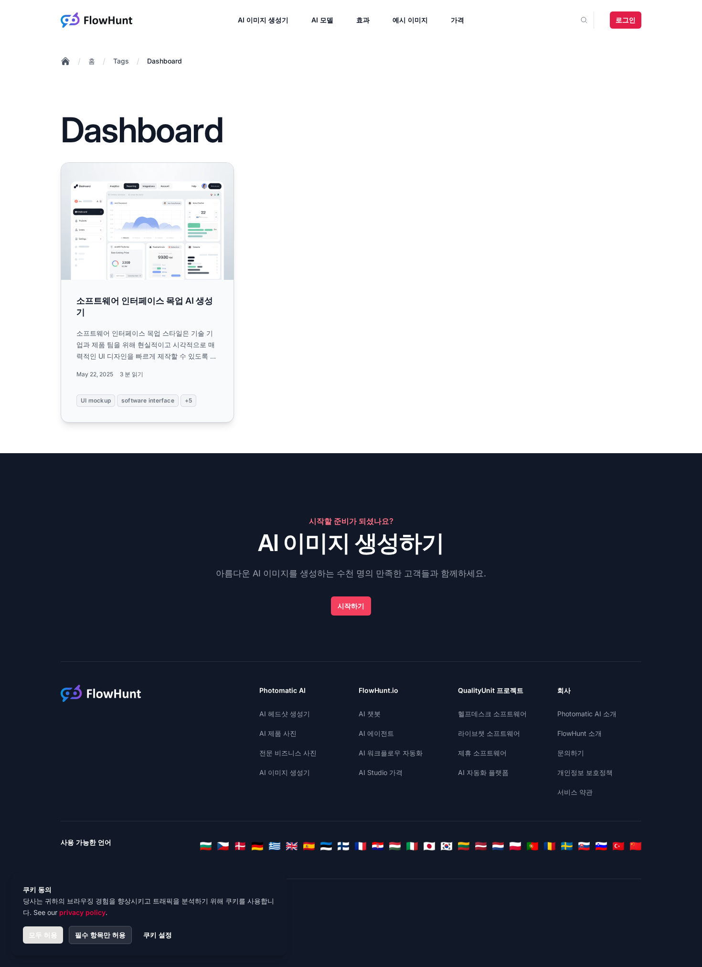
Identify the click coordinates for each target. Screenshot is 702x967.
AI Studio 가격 (381, 772)
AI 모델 (322, 20)
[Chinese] (635, 846)
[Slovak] (584, 846)
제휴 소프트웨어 (482, 753)
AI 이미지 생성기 (263, 20)
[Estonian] (326, 846)
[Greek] (274, 846)
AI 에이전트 (376, 733)
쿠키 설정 (157, 935)
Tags (121, 61)
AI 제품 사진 (278, 733)
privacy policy (82, 912)
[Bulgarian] (206, 846)
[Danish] (240, 846)
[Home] (65, 61)
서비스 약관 (575, 792)
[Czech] (223, 846)
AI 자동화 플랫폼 (483, 772)
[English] (292, 846)
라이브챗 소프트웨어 (489, 733)
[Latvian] (481, 846)
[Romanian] (549, 846)
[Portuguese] (532, 846)
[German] (257, 846)
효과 (363, 20)
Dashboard (164, 61)
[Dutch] (498, 846)
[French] (360, 846)
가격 (457, 20)
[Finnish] (343, 846)
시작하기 (351, 606)
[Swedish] (567, 846)
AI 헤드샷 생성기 (284, 714)
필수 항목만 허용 (100, 935)
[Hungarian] (395, 846)
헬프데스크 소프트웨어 (492, 714)
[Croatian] (377, 846)
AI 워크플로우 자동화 (391, 753)
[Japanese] (429, 846)
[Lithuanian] (463, 846)
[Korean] (446, 846)
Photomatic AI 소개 (587, 714)
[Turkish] (618, 846)
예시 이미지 (410, 20)
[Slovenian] (601, 846)
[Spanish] (309, 846)
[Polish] (515, 846)
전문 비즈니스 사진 (288, 753)
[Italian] (412, 846)
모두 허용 (43, 935)
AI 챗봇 (370, 714)
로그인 (626, 20)
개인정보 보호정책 (585, 772)
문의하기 (570, 753)
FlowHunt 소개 (579, 733)
